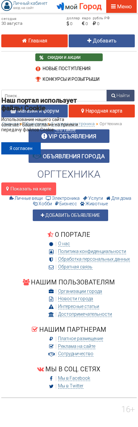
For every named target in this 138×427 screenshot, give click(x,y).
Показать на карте (30, 189)
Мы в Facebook (74, 378)
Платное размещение (80, 338)
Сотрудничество (75, 353)
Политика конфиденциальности (92, 251)
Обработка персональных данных (94, 259)
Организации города (80, 291)
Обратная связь (75, 266)
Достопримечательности (85, 314)
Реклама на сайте (76, 346)
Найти (123, 95)
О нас (64, 243)
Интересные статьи (78, 306)
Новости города (75, 298)
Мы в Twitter (70, 385)
